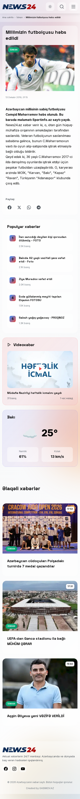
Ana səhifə (7, 17)
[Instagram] (14, 768)
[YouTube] (22, 768)
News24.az (14, 125)
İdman (20, 17)
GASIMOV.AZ (46, 788)
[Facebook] (5, 768)
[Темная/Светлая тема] (50, 6)
